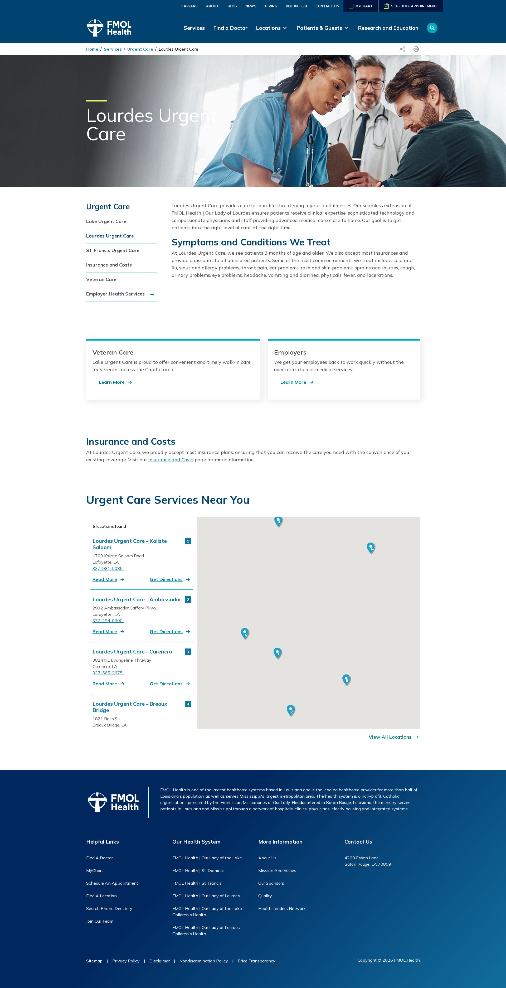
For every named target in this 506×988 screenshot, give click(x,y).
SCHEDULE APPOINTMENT (414, 6)
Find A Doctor (99, 857)
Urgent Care (140, 49)
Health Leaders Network (282, 908)
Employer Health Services (115, 294)
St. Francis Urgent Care (112, 250)
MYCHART (364, 6)
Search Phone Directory (109, 908)
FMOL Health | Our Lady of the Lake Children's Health (207, 911)
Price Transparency (256, 960)
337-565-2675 (108, 672)
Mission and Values (277, 870)
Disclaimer (159, 960)
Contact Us (327, 6)
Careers (189, 6)
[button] (109, 579)
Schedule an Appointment (112, 883)
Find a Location (101, 895)
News (250, 6)
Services (194, 28)
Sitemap (94, 960)
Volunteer (296, 6)
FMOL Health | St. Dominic (198, 870)
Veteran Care (101, 279)
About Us (267, 857)
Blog (232, 6)
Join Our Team (99, 921)
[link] (272, 28)
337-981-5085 (108, 568)
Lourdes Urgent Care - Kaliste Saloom (130, 544)
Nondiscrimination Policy (203, 960)
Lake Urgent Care (106, 221)
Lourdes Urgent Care (178, 49)
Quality (265, 895)
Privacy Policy (126, 960)
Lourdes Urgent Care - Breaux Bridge (130, 707)
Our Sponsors (271, 883)
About (212, 6)
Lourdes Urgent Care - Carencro (132, 651)
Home (92, 49)
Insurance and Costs (109, 265)
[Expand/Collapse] (153, 294)
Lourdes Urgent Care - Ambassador (137, 599)
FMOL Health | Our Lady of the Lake (207, 857)
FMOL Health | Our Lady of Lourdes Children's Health (206, 930)
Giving (271, 6)
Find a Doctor (230, 28)
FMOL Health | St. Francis (197, 883)
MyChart (94, 870)
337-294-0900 (108, 620)
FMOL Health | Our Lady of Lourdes (206, 895)
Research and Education (388, 28)
